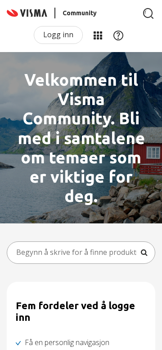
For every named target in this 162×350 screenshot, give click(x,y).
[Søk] (148, 13)
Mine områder (97, 35)
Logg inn (58, 34)
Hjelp (118, 35)
